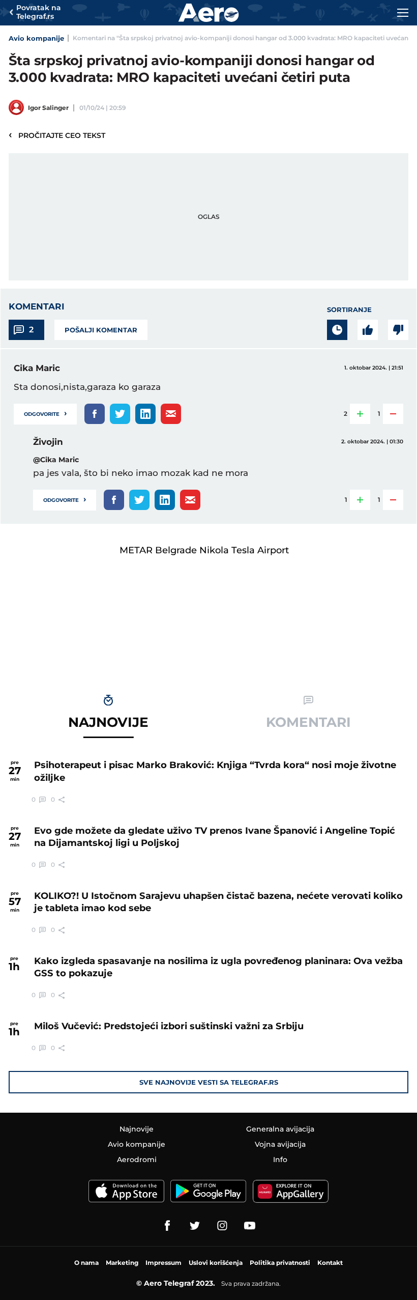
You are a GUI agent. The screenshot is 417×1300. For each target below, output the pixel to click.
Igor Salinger (48, 107)
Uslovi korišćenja (216, 1262)
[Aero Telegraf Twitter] (195, 1226)
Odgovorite (45, 413)
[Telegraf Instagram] (222, 1226)
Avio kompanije (36, 38)
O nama (86, 1262)
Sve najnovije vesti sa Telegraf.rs (208, 1082)
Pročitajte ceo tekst (57, 134)
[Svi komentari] (337, 330)
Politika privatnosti (280, 1262)
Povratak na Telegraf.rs (38, 12)
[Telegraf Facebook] (167, 1226)
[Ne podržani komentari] (398, 330)
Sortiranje (349, 309)
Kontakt (330, 1262)
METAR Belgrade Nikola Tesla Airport (204, 550)
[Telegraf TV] (250, 1226)
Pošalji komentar (101, 330)
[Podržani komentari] (368, 330)
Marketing (122, 1262)
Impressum (163, 1262)
